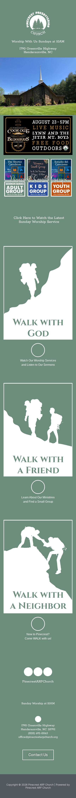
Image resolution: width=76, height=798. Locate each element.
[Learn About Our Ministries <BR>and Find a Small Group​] (38, 487)
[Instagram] (38, 671)
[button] (71, 5)
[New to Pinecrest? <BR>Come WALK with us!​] (38, 624)
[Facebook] (28, 671)
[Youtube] (47, 671)
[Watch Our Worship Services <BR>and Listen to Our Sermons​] (38, 350)
